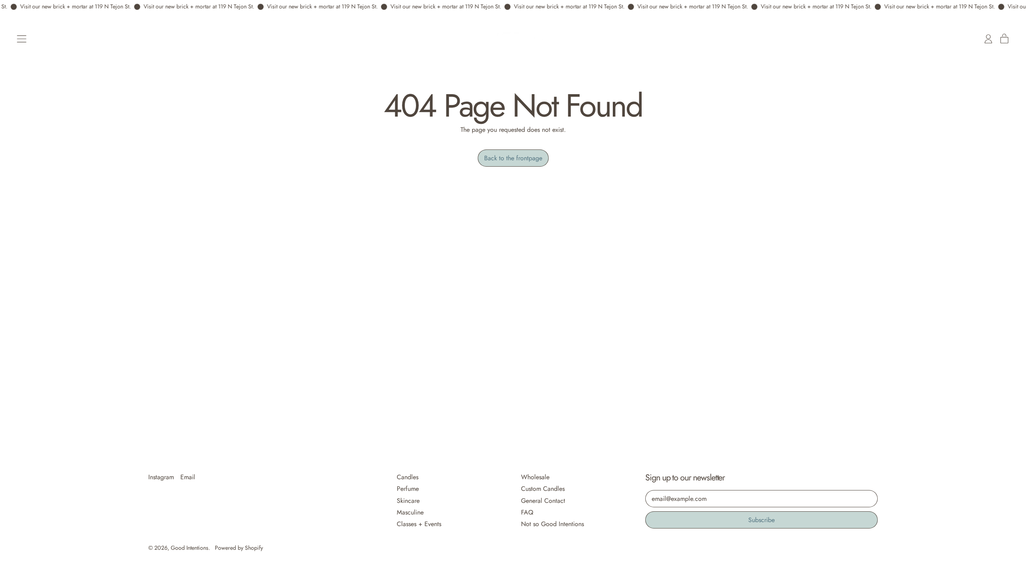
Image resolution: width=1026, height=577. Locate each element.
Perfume (408, 488)
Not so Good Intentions (552, 524)
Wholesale (535, 477)
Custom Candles (543, 488)
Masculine (410, 512)
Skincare (408, 500)
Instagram (161, 477)
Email (187, 477)
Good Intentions (189, 548)
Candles (407, 477)
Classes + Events (419, 524)
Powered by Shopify (239, 548)
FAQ (527, 512)
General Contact (543, 500)
